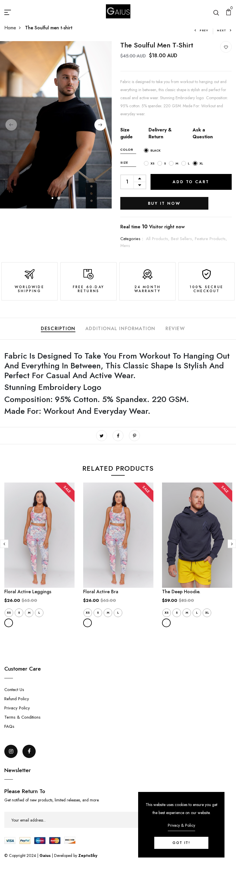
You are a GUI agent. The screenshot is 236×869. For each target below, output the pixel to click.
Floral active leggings (27, 591)
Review (175, 328)
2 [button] (59, 198)
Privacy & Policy (181, 825)
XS (9, 612)
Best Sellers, (183, 239)
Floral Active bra (100, 591)
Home (10, 27)
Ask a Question (203, 133)
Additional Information (120, 328)
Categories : (131, 239)
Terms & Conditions (22, 717)
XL (207, 612)
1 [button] (53, 198)
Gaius (45, 855)
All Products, (158, 239)
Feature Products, (211, 239)
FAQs (9, 726)
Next (222, 30)
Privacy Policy (17, 708)
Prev (204, 30)
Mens (125, 245)
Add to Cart (191, 182)
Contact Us (14, 689)
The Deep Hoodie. (181, 591)
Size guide (126, 133)
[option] (56, 124)
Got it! (181, 842)
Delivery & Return (160, 133)
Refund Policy (16, 699)
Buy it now (164, 203)
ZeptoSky (87, 855)
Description (58, 328)
